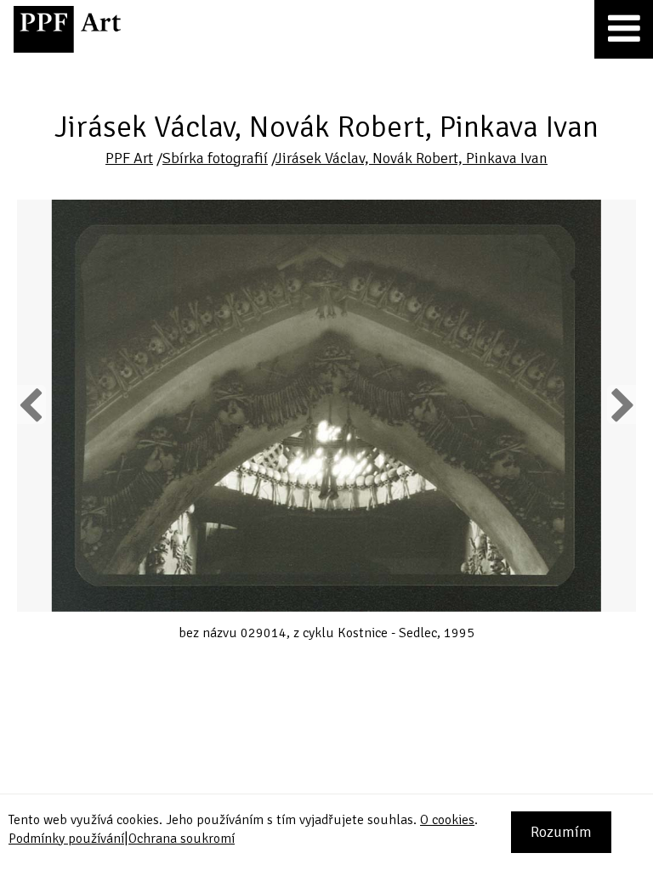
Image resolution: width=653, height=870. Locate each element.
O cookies (447, 819)
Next (622, 404)
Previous (31, 404)
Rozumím (561, 831)
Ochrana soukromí (181, 838)
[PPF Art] (67, 29)
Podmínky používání (66, 838)
